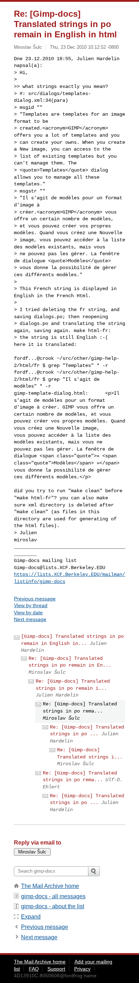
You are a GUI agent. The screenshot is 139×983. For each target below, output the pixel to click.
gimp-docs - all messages (53, 896)
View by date (28, 612)
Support (56, 969)
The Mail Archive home (50, 886)
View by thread (30, 605)
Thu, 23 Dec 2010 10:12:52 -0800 (84, 47)
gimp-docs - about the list (52, 906)
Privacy (82, 969)
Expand (31, 917)
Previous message (35, 598)
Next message (30, 619)
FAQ (34, 969)
